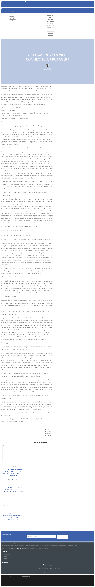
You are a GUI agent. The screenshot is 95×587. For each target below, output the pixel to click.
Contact (5, 558)
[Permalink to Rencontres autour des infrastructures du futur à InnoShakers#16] (12, 480)
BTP (50, 17)
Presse (5, 556)
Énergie (12, 11)
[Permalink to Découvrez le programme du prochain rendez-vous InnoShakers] (13, 506)
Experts (12, 18)
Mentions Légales (26, 576)
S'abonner (62, 536)
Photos (12, 20)
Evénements (13, 466)
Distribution (13, 15)
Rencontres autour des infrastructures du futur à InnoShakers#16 (13, 490)
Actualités (12, 16)
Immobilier (12, 13)
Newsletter (50, 27)
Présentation (7, 554)
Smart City (50, 25)
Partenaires (6, 560)
